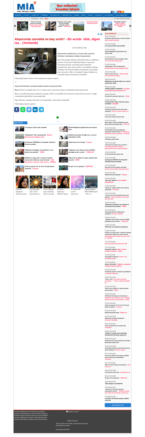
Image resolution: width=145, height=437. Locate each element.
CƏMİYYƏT (35, 15)
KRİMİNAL (44, 15)
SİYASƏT (26, 15)
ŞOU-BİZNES (109, 15)
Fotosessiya (34, 18)
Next (130, 26)
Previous (15, 26)
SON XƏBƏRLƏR (121, 15)
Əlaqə (46, 18)
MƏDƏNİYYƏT (67, 15)
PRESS (83, 15)
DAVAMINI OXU (118, 405)
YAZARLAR (98, 15)
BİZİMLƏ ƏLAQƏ (72, 421)
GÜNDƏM (18, 15)
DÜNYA (90, 15)
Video (41, 18)
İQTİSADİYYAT (55, 15)
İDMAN (76, 15)
